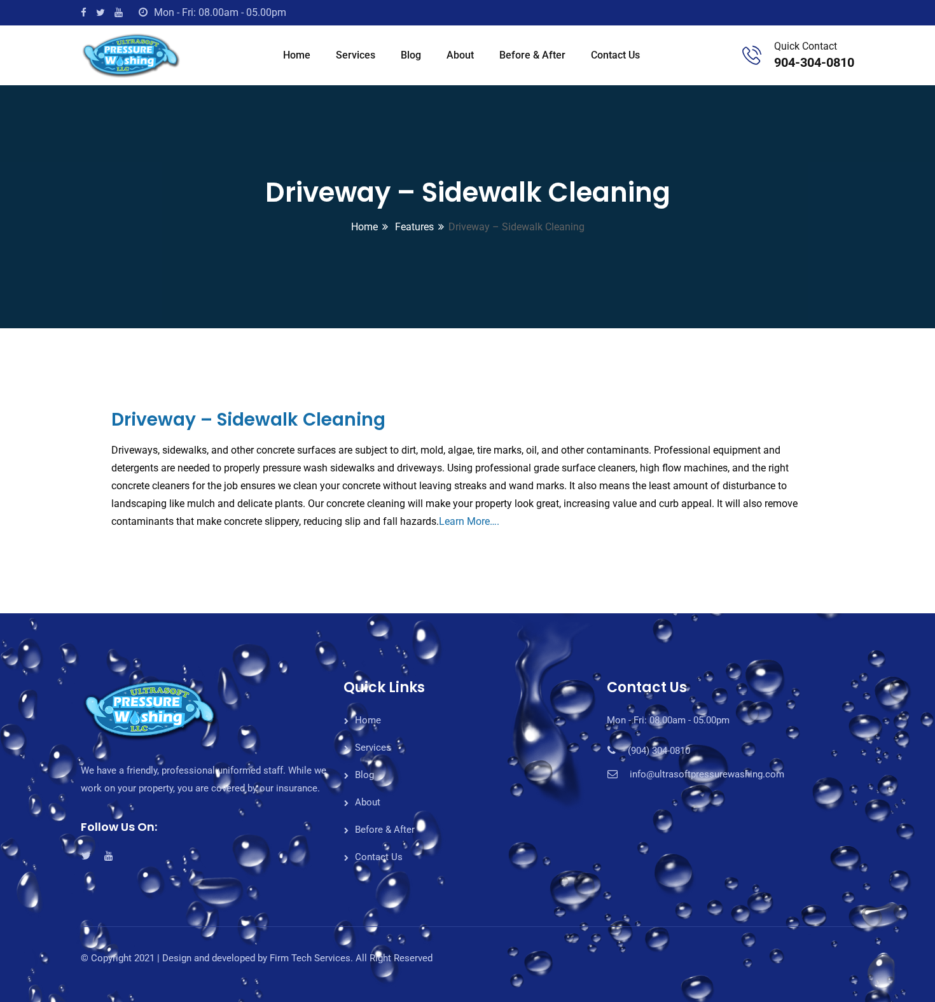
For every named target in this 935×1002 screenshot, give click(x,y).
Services (355, 55)
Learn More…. (469, 521)
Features (413, 227)
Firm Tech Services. (311, 958)
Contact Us (615, 55)
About (460, 55)
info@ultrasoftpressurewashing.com (707, 774)
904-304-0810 (814, 62)
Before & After (532, 55)
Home (296, 55)
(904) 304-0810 (659, 750)
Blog (411, 55)
